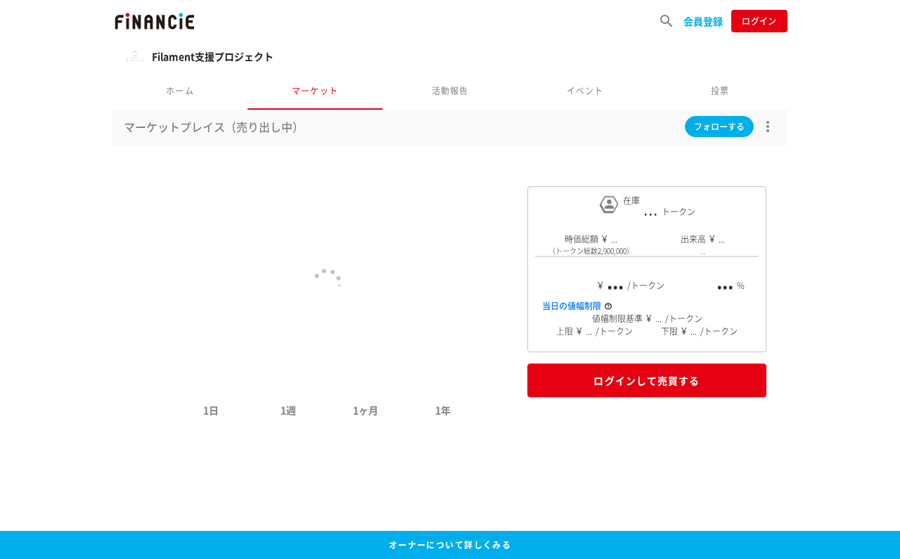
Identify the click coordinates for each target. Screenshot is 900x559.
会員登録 (703, 21)
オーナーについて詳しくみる (450, 545)
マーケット (315, 90)
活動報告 (450, 90)
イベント (585, 90)
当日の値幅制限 (571, 306)
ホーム (180, 90)
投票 (720, 90)
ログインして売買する (646, 380)
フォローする (719, 126)
